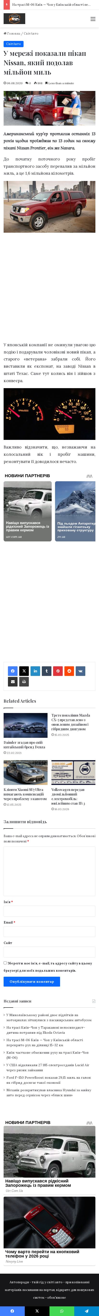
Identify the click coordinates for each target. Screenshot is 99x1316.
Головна (13, 34)
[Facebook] (13, 671)
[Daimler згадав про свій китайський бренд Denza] (26, 725)
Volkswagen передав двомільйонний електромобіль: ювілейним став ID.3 (68, 796)
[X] (24, 671)
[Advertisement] (49, 288)
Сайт (8, 943)
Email (9, 922)
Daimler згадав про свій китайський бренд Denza (24, 744)
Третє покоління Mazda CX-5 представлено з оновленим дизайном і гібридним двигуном (70, 722)
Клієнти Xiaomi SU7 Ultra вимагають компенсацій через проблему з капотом (25, 794)
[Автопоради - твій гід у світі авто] (14, 18)
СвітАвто (31, 34)
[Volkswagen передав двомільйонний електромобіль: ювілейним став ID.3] (73, 772)
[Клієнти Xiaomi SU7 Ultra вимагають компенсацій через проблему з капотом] (26, 772)
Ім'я (8, 902)
